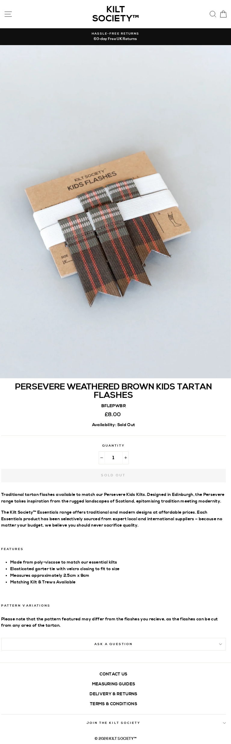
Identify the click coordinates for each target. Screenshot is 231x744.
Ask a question (113, 644)
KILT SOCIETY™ (115, 14)
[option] (115, 36)
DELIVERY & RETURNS (113, 693)
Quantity (113, 445)
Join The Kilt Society (113, 723)
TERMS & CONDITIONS (113, 703)
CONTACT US (113, 674)
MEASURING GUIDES (113, 684)
